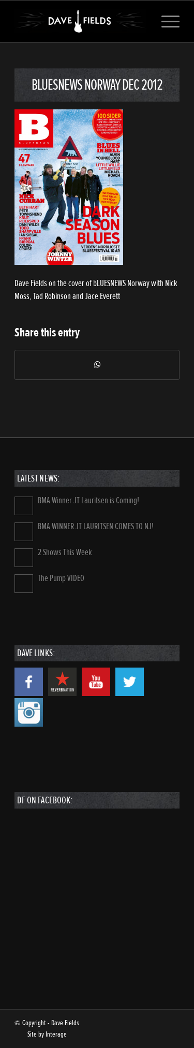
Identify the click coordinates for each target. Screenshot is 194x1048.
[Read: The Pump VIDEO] (23, 583)
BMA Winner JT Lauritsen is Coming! (88, 500)
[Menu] (165, 21)
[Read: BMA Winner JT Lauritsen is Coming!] (23, 506)
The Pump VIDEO (61, 578)
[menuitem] (165, 21)
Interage (56, 1034)
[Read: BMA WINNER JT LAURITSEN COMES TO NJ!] (23, 531)
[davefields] (80, 21)
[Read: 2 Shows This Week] (23, 557)
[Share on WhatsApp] (97, 364)
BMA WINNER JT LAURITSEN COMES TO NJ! (96, 526)
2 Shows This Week (65, 552)
